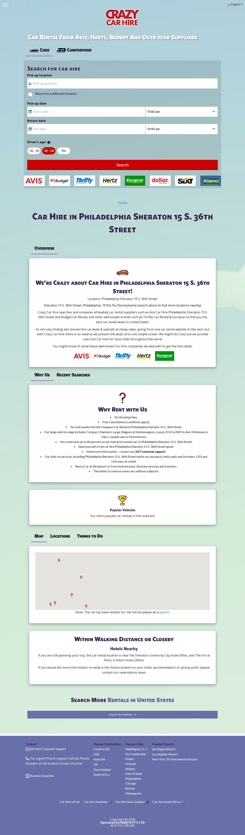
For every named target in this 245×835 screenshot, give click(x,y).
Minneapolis (133, 793)
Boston (130, 788)
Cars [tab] (44, 49)
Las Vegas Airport (163, 749)
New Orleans (133, 773)
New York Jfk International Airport (175, 759)
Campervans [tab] (79, 49)
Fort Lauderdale (135, 754)
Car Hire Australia (95, 802)
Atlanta (130, 769)
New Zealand (102, 769)
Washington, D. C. (136, 749)
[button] (50, 605)
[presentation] (74, 50)
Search (122, 165)
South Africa (101, 774)
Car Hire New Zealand (130, 802)
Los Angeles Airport (165, 754)
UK (95, 764)
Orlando (130, 764)
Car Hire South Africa (166, 802)
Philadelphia (133, 778)
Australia (99, 759)
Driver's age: (36, 142)
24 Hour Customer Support (48, 749)
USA (96, 754)
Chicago (130, 783)
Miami (129, 759)
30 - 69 (49, 151)
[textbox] (122, 83)
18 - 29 (34, 151)
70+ (63, 151)
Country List (101, 749)
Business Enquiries (42, 775)
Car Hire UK (68, 802)
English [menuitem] (235, 4)
